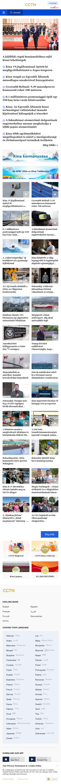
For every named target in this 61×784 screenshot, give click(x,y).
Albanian (13, 635)
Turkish (41, 718)
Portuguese (44, 669)
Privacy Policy (8, 779)
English (6, 606)
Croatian (13, 664)
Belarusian (15, 645)
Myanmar (45, 650)
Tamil (40, 708)
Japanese (13, 733)
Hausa (12, 703)
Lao (39, 635)
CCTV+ (6, 621)
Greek (13, 698)
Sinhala (41, 694)
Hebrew (12, 708)
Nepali (40, 655)
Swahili (42, 703)
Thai (39, 713)
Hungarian (14, 718)
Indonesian (18, 723)
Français (6, 611)
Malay (44, 640)
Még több (49, 534)
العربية (33, 611)
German (13, 694)
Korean (12, 737)
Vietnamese (44, 733)
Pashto (40, 674)
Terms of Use (22, 779)
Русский (6, 616)
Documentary (36, 616)
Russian (42, 684)
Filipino (13, 684)
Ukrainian (44, 723)
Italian (12, 728)
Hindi (10, 713)
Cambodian (13, 659)
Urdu (39, 728)
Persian (41, 659)
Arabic (12, 640)
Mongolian (43, 645)
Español (34, 606)
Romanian (43, 679)
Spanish (42, 698)
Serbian (42, 689)
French (13, 689)
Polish (41, 664)
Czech (12, 669)
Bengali (11, 650)
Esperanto (15, 679)
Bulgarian (15, 655)
